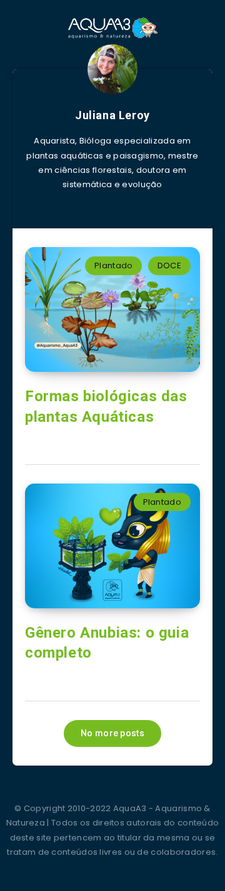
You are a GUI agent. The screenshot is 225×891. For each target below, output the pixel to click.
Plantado (113, 265)
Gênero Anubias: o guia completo (107, 642)
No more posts (112, 733)
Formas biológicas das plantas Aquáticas (106, 406)
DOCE (169, 265)
